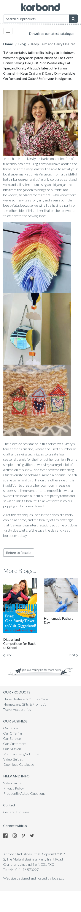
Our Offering (12, 733)
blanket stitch (49, 501)
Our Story (10, 728)
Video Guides (13, 759)
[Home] (40, 7)
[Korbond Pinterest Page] (25, 835)
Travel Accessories (17, 709)
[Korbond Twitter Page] (34, 835)
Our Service (12, 738)
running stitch (23, 464)
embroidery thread (30, 506)
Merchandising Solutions (21, 754)
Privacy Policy (13, 788)
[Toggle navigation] (8, 31)
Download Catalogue (18, 764)
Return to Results (18, 552)
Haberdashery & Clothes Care (25, 699)
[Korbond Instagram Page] (17, 835)
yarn (6, 184)
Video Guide (12, 783)
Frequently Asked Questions (24, 793)
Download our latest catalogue (51, 33)
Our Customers (14, 744)
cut (37, 496)
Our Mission (12, 749)
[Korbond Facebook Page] (7, 835)
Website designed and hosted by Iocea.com (35, 878)
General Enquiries (16, 812)
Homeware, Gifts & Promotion (25, 704)
